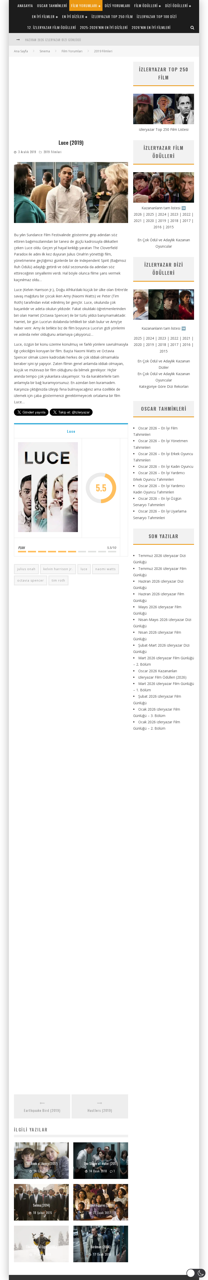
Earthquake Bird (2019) (42, 1110)
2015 (170, 227)
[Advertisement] (71, 99)
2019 (162, 220)
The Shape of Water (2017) (101, 1163)
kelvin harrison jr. (58, 569)
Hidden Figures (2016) (101, 1205)
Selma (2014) (41, 1205)
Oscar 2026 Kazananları (157, 670)
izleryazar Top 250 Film (112, 16)
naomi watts (105, 569)
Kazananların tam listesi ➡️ (164, 328)
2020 (150, 220)
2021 (138, 220)
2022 (186, 214)
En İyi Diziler (73, 16)
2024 (162, 214)
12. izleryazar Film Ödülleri (51, 27)
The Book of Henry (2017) (41, 1163)
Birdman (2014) (101, 1246)
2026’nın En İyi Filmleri (151, 27)
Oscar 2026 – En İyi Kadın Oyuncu (165, 466)
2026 (138, 214)
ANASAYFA (25, 5)
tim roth (58, 580)
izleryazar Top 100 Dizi (157, 16)
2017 (186, 220)
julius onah (26, 569)
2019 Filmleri (53, 152)
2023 (174, 214)
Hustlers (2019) (100, 1110)
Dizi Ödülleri (176, 5)
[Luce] (48, 488)
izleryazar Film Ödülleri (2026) (162, 677)
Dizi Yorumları (117, 5)
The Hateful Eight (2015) (41, 1246)
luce (84, 569)
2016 (157, 227)
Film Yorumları (84, 5)
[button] (195, 1273)
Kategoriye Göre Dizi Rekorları (163, 386)
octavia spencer (30, 580)
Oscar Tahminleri (52, 5)
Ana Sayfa (21, 51)
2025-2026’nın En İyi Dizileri (104, 27)
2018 (174, 220)
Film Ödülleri (146, 5)
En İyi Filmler (43, 16)
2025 (150, 214)
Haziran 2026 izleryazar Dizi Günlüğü (53, 40)
